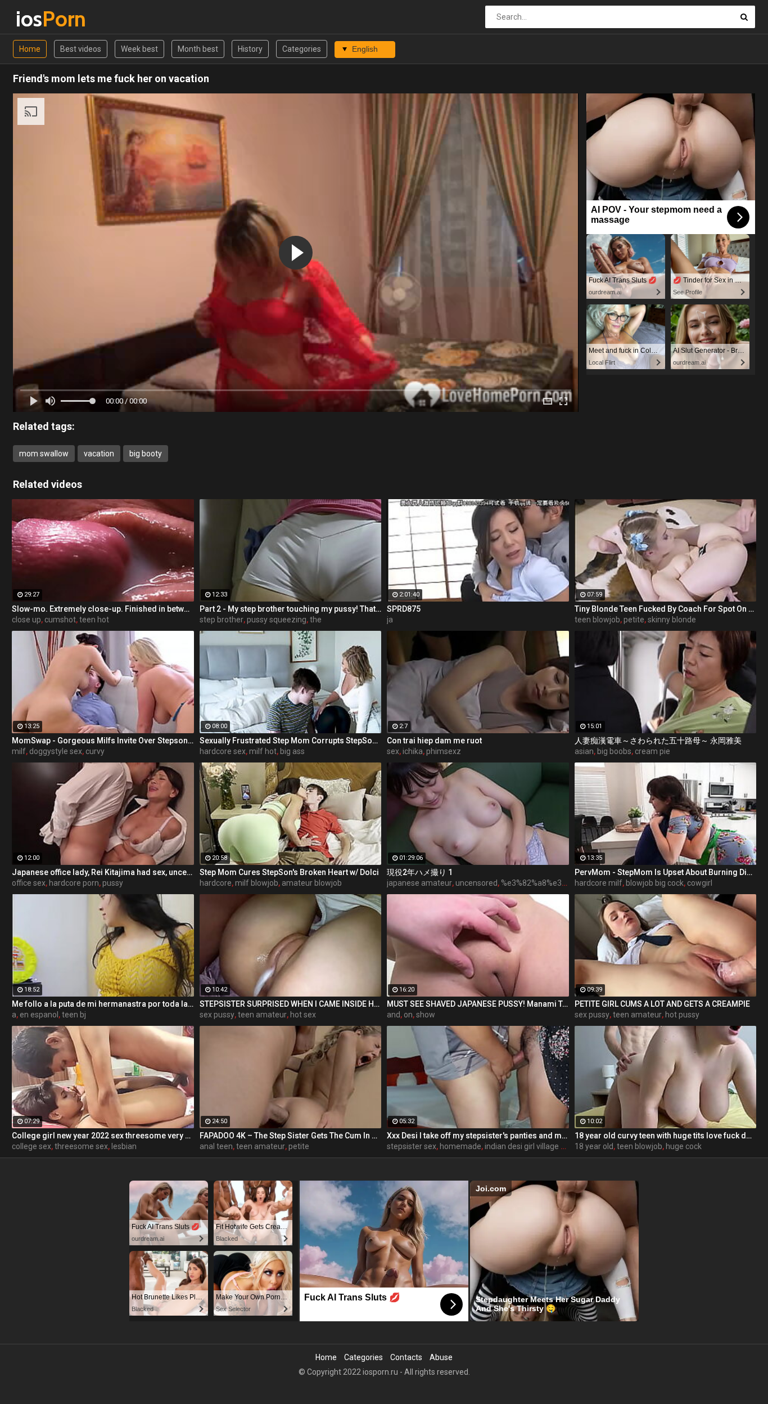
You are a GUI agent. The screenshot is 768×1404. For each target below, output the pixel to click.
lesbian (124, 1146)
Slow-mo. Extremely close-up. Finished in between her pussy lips (103, 608)
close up (26, 619)
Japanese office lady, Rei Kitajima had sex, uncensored (103, 872)
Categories (301, 48)
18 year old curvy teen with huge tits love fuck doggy (666, 1135)
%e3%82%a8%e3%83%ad (546, 882)
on (408, 1014)
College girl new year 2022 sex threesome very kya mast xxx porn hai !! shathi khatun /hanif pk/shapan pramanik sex (103, 1135)
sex (393, 751)
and (393, 1014)
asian (584, 751)
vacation (99, 453)
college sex (31, 1146)
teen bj (74, 1014)
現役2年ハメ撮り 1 (420, 872)
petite (634, 619)
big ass (292, 751)
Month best (198, 48)
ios (45, 19)
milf (19, 751)
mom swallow (44, 453)
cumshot (60, 619)
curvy (95, 751)
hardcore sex (223, 751)
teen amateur (262, 1014)
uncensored (476, 882)
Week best (139, 48)
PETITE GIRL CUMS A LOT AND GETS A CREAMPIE (662, 1003)
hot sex (303, 1014)
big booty (145, 453)
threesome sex (81, 1146)
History (250, 48)
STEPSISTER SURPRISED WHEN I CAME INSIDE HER (291, 1003)
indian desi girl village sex (529, 1146)
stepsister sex (411, 1146)
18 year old (594, 1146)
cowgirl (699, 882)
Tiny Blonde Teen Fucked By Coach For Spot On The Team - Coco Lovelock (666, 608)
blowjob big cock (655, 882)
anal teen (216, 1146)
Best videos (80, 48)
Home (29, 48)
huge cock (684, 1146)
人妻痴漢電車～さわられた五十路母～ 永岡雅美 (658, 740)
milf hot (263, 751)
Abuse (441, 1357)
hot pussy (682, 1014)
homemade (460, 1146)
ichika (413, 751)
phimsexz (443, 751)
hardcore (216, 882)
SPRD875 (404, 608)
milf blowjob (256, 882)
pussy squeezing (276, 619)
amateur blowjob (312, 882)
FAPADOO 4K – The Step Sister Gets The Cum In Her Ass (291, 1135)
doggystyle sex (55, 751)
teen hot (94, 619)
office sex (29, 882)
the (316, 619)
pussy (112, 882)
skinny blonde (672, 619)
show (425, 1014)
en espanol (39, 1014)
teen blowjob (597, 619)
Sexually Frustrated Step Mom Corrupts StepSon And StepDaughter (291, 740)
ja (390, 619)
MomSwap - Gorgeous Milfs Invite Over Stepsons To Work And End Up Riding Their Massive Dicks (103, 740)
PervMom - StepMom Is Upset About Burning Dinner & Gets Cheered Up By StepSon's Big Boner (666, 872)
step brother (221, 619)
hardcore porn (74, 882)
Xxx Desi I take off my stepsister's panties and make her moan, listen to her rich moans (478, 1135)
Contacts (406, 1357)
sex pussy (217, 1014)
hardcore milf (598, 882)
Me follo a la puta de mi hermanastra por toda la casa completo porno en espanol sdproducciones (103, 1003)
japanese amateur (419, 882)
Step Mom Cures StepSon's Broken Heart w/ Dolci (289, 872)
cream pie (652, 751)
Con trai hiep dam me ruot (434, 740)
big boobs (614, 751)
